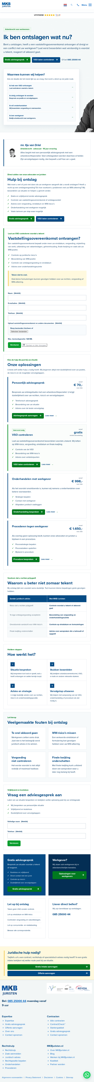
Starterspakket (57, 1027)
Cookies (59, 1077)
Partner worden (57, 1064)
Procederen (10, 1067)
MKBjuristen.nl (55, 1046)
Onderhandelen (12, 1064)
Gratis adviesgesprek (14, 59)
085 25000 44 (74, 59)
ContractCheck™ (57, 1024)
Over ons (9, 1031)
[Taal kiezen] (65, 5)
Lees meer (49, 415)
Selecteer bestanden (19, 331)
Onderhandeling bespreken (26, 511)
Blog (52, 1053)
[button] (87, 1075)
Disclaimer (48, 1077)
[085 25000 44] (78, 5)
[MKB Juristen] (6, 5)
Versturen (14, 344)
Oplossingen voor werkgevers (67, 875)
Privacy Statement (33, 1077)
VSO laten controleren (43, 59)
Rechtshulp (8, 1046)
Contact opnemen (13, 1034)
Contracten (53, 1016)
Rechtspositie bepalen (15, 1060)
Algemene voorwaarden (12, 1077)
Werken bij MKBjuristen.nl (62, 1057)
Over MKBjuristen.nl (59, 1050)
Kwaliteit (54, 1060)
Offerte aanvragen (46, 973)
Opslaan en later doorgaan (35, 345)
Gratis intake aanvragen (46, 966)
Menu (84, 5)
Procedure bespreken (23, 559)
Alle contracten (57, 1020)
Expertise (7, 1016)
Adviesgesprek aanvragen (25, 415)
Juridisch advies (12, 1057)
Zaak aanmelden (13, 1053)
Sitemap (69, 1077)
